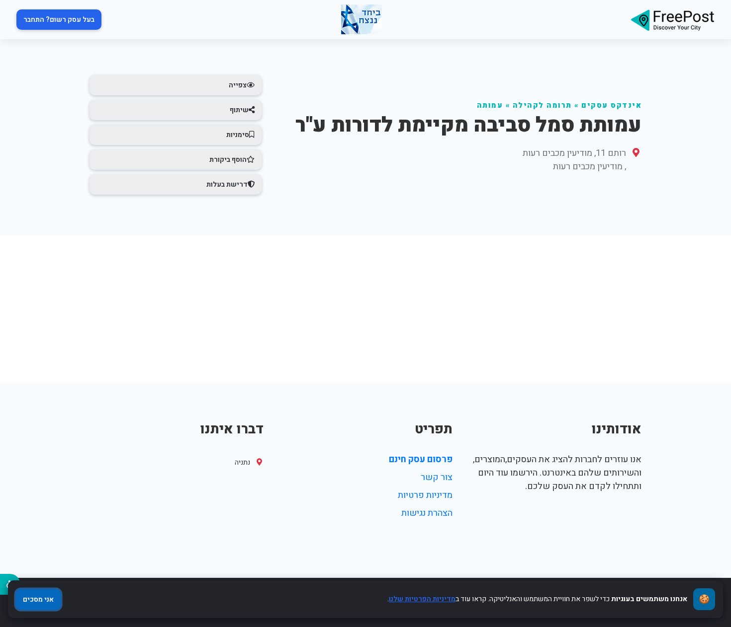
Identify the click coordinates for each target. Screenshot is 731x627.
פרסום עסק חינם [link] (421, 459)
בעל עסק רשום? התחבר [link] (58, 19)
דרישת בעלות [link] (227, 184)
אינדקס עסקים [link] (611, 105)
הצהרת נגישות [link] (427, 513)
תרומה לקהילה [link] (542, 105)
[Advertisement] (365, 309)
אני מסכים (38, 599)
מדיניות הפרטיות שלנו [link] (422, 599)
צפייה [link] (238, 85)
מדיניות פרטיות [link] (425, 495)
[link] (672, 19)
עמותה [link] (490, 105)
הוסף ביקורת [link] (228, 159)
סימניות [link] (237, 135)
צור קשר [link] (437, 477)
